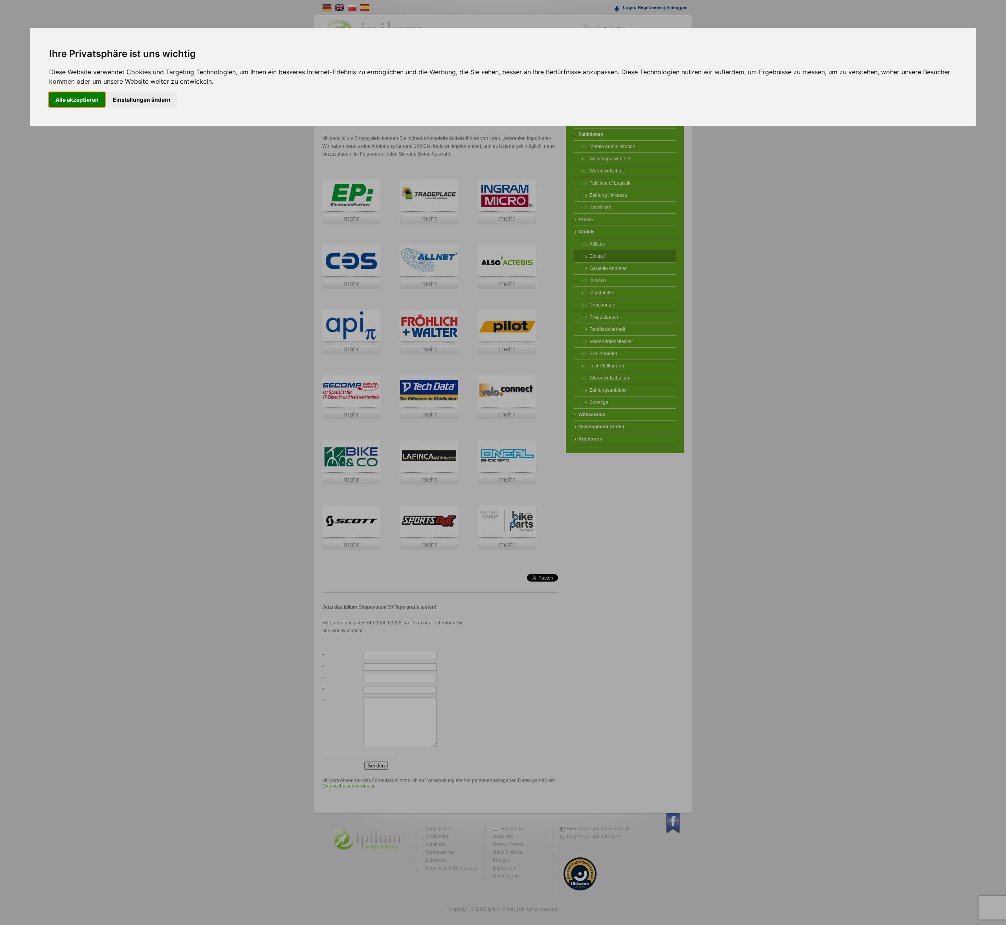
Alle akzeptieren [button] (77, 99)
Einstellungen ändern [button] (142, 99)
